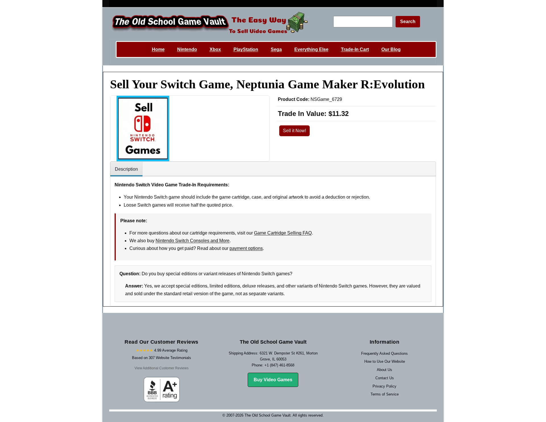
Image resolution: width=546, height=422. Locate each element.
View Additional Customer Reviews (162, 368)
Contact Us (384, 378)
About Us (384, 370)
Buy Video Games (273, 379)
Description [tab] (126, 169)
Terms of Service (385, 394)
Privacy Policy (384, 386)
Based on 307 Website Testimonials (161, 358)
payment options (246, 248)
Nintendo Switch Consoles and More (192, 240)
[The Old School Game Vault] (208, 24)
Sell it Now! (294, 130)
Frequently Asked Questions (384, 353)
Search (407, 21)
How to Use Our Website (384, 361)
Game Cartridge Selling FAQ (283, 233)
